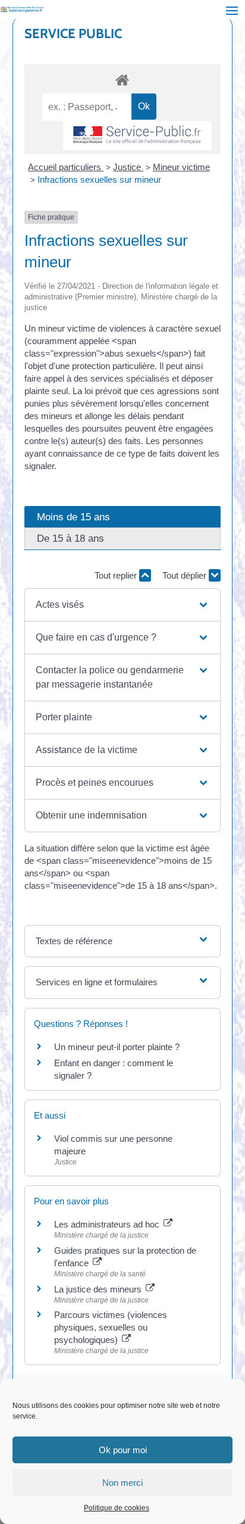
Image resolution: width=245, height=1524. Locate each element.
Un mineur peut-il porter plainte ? (117, 1047)
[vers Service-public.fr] (137, 135)
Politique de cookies (116, 1508)
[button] (122, 605)
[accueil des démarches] (122, 79)
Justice (128, 167)
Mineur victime (181, 167)
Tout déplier (185, 575)
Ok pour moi (123, 1450)
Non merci (122, 1483)
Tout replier (117, 575)
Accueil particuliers (65, 167)
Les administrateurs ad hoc (108, 1224)
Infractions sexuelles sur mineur (99, 179)
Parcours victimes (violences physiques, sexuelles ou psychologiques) (110, 1327)
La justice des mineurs (99, 1289)
